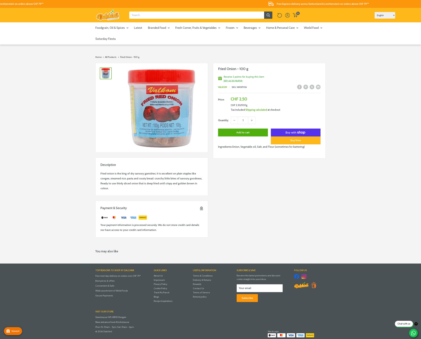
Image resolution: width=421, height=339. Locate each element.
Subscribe (247, 298)
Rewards (197, 284)
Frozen (230, 28)
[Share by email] (318, 86)
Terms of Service (201, 292)
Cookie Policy (160, 288)
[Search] (268, 15)
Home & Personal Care (280, 28)
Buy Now (295, 140)
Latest (138, 28)
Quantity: (223, 120)
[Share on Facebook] (299, 86)
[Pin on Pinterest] (305, 86)
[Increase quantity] (251, 120)
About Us (158, 275)
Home (98, 57)
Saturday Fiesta (105, 39)
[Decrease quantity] (234, 120)
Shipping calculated (256, 109)
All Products (110, 57)
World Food (311, 28)
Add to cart (242, 132)
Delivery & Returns (202, 279)
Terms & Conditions (203, 275)
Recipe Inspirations (163, 301)
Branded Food (157, 28)
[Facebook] (296, 276)
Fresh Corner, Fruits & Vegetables (196, 28)
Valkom (222, 87)
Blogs (156, 296)
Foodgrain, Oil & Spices (110, 28)
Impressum (159, 279)
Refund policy (200, 296)
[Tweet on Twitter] (312, 86)
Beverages (250, 28)
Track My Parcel (161, 292)
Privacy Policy (160, 284)
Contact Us (198, 288)
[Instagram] (303, 276)
